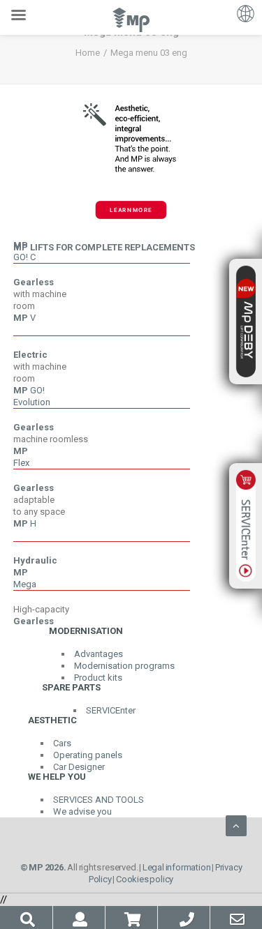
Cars (62, 743)
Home (87, 52)
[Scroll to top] (236, 825)
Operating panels (87, 755)
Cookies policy (144, 879)
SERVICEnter (111, 710)
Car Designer (79, 767)
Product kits (98, 677)
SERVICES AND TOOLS (98, 799)
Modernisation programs (124, 665)
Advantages (98, 654)
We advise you (82, 811)
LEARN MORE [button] (131, 209)
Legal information (177, 867)
